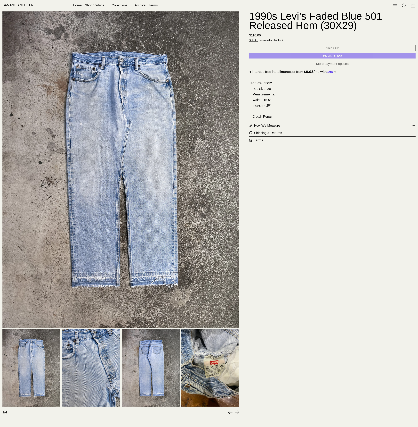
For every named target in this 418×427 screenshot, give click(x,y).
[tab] (31, 368)
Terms (153, 5)
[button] (404, 5)
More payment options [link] (332, 64)
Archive (140, 5)
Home (77, 5)
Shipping (253, 40)
